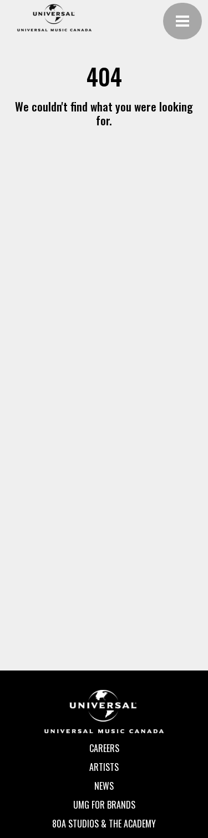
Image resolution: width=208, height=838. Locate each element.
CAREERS (104, 748)
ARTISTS (104, 767)
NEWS (104, 786)
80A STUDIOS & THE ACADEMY (104, 823)
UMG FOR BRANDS (104, 804)
